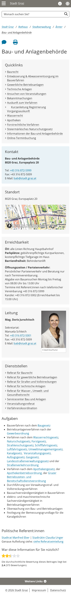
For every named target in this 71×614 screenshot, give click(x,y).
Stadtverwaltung (41, 27)
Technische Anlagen (19, 89)
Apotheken (14, 120)
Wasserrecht (15, 115)
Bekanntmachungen (19, 98)
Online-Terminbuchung (21, 138)
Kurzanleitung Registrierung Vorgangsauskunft (26, 109)
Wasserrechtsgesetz (45, 437)
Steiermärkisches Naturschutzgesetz (30, 129)
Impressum (39, 590)
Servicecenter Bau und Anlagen (26, 399)
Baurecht (12, 72)
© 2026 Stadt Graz (16, 590)
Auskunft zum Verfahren (22, 103)
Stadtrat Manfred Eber (16, 537)
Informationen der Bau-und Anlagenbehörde (35, 133)
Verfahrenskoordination (22, 408)
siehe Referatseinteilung (48, 541)
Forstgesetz (39, 441)
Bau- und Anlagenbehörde (17, 32)
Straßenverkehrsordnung (23, 465)
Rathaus (23, 27)
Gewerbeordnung (18, 433)
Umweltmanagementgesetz (45, 449)
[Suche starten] (66, 14)
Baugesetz (44, 425)
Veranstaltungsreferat (21, 403)
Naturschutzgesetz (18, 441)
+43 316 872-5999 (20, 170)
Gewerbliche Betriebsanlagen (25, 85)
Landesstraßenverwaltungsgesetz (28, 461)
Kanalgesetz (14, 453)
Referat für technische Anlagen (26, 386)
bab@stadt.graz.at (25, 178)
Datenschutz (58, 590)
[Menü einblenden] (4, 3)
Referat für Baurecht (20, 373)
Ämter (58, 27)
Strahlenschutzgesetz (20, 445)
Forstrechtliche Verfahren (23, 124)
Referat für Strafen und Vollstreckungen (32, 382)
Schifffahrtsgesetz (46, 445)
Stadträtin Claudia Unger (47, 537)
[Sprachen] (67, 3)
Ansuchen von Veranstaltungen (26, 94)
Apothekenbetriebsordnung (24, 473)
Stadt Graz (17, 3)
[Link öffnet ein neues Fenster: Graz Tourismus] (60, 4)
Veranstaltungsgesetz (37, 453)
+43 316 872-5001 (20, 335)
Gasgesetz (32, 457)
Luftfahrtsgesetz (17, 449)
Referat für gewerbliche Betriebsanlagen (32, 377)
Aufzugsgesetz (16, 457)
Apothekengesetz (44, 469)
